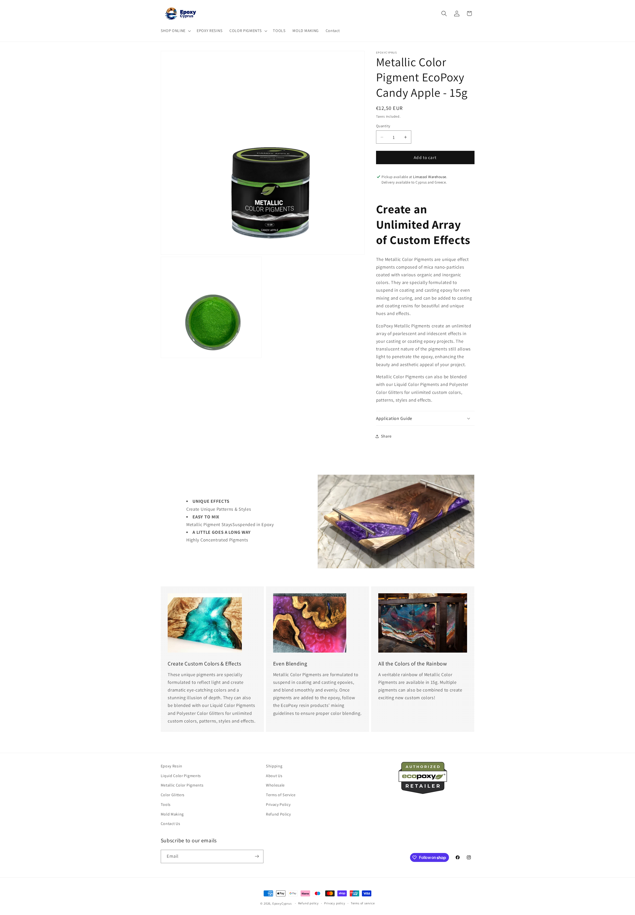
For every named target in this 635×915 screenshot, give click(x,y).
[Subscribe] (257, 856)
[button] (175, 31)
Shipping (274, 766)
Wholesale (275, 785)
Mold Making (172, 814)
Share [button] (386, 436)
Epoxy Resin (172, 766)
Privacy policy (334, 903)
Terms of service (363, 903)
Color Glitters (173, 794)
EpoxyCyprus (282, 903)
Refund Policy (278, 814)
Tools (166, 804)
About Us (274, 775)
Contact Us (170, 823)
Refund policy (308, 903)
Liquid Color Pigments (181, 775)
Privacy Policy (278, 804)
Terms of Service (281, 794)
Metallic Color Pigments (182, 785)
